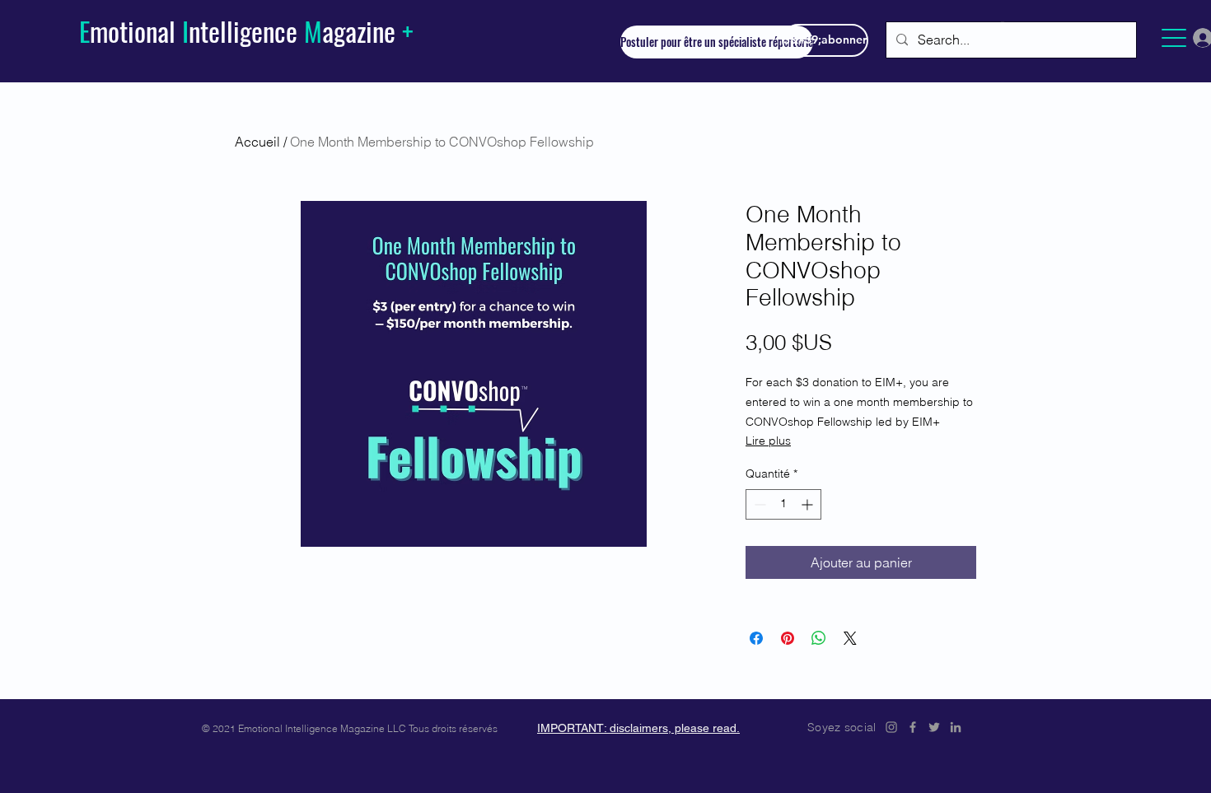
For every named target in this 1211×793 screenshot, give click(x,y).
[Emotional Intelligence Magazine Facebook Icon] (912, 727)
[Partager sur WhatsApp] (819, 638)
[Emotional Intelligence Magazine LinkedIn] (955, 727)
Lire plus (768, 440)
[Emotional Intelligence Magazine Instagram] (891, 727)
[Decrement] (758, 504)
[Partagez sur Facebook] (756, 638)
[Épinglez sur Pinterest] (787, 638)
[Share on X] (850, 638)
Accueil (257, 141)
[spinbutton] (783, 504)
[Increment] (808, 504)
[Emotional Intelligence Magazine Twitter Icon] (934, 727)
